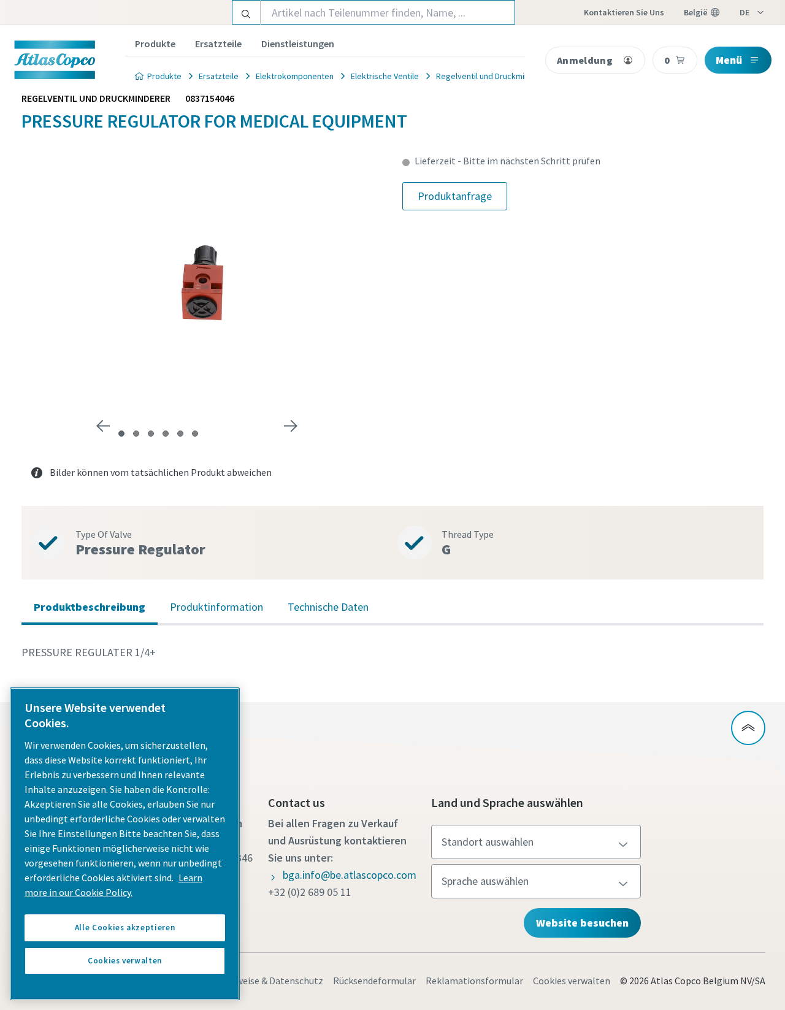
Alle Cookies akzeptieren (125, 927)
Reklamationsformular (474, 980)
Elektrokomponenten (295, 76)
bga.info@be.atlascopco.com (349, 875)
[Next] (290, 426)
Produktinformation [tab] (216, 607)
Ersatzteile (218, 43)
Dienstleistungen (297, 43)
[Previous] (103, 426)
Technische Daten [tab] (328, 607)
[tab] (121, 433)
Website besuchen (582, 923)
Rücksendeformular (374, 980)
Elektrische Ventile (385, 76)
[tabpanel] (392, 652)
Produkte (155, 43)
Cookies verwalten (571, 980)
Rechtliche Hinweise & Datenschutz (248, 980)
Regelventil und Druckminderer (493, 76)
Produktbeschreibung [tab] (89, 607)
